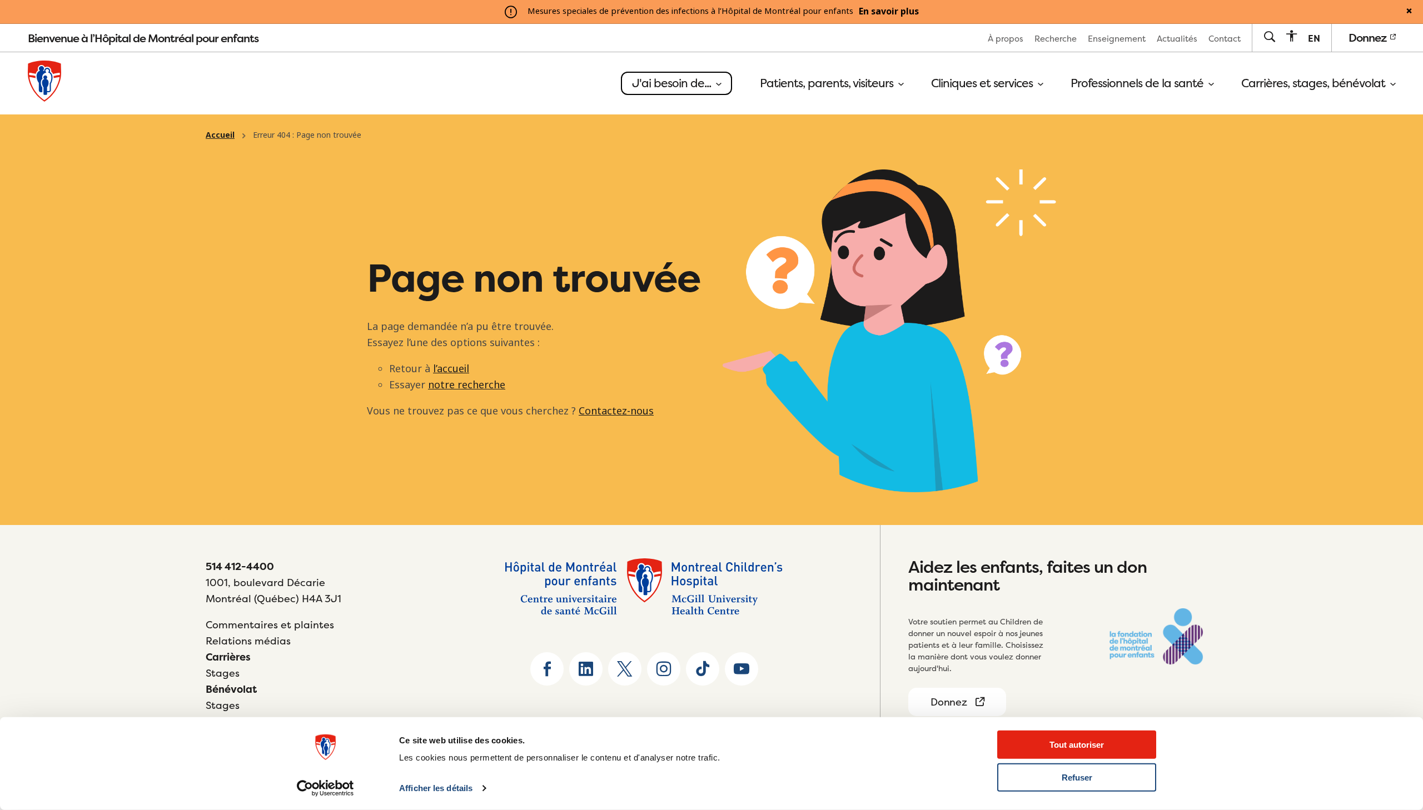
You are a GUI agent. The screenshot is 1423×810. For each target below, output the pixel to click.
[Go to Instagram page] (663, 669)
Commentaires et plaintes (270, 625)
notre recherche (466, 385)
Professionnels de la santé (1138, 83)
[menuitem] (1005, 38)
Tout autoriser (1076, 744)
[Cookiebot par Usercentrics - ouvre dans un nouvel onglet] (325, 788)
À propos (1005, 38)
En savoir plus (889, 11)
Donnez (1369, 37)
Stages (223, 673)
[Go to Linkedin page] (586, 669)
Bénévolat (231, 689)
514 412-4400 (240, 566)
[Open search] (1269, 37)
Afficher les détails (435, 788)
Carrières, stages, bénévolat (1314, 83)
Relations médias (248, 641)
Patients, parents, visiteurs (828, 83)
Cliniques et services (983, 83)
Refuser (1077, 777)
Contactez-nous (616, 411)
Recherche (1055, 38)
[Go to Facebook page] (547, 669)
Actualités (1177, 38)
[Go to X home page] (624, 669)
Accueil (220, 135)
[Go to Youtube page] (741, 669)
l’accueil (451, 369)
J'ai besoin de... (673, 83)
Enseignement (1117, 38)
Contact (1224, 38)
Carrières (228, 657)
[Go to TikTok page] (702, 669)
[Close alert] (1409, 11)
